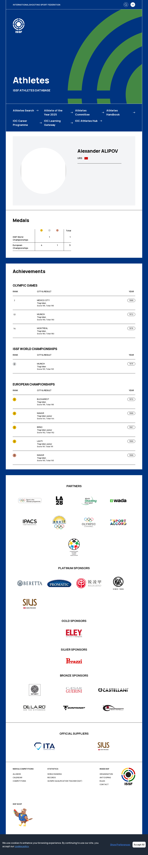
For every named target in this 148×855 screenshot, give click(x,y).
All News (17, 774)
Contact (104, 784)
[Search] (126, 4)
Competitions (19, 781)
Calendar (17, 777)
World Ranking (54, 774)
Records (51, 777)
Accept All (139, 844)
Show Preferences (120, 844)
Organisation (106, 774)
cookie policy (22, 846)
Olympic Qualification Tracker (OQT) (64, 781)
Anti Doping (105, 777)
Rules (102, 781)
